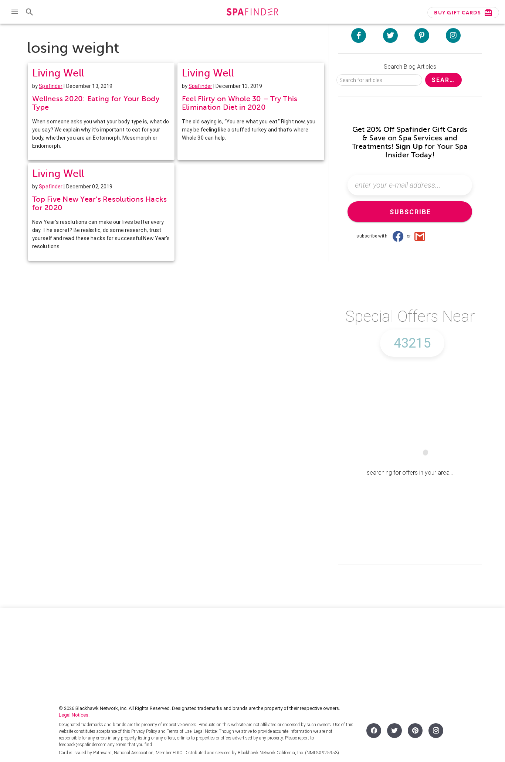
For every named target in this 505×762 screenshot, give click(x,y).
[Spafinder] (252, 12)
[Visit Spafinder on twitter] (390, 35)
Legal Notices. (74, 715)
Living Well (58, 73)
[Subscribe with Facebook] (397, 236)
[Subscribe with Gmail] (420, 236)
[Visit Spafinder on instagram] (453, 35)
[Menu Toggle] (15, 12)
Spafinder (50, 86)
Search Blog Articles (410, 66)
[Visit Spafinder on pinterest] (421, 35)
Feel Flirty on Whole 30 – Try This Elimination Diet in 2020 (240, 103)
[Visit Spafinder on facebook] (358, 35)
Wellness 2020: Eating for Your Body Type (95, 103)
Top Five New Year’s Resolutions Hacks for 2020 (99, 203)
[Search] (29, 12)
